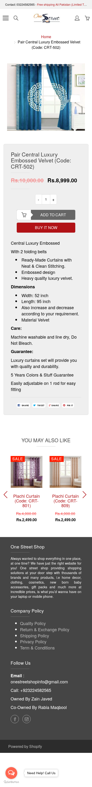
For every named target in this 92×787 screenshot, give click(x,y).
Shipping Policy (34, 635)
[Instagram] (26, 719)
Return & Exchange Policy (44, 629)
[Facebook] (15, 719)
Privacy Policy (33, 641)
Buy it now (46, 227)
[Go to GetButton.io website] (11, 782)
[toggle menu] (5, 18)
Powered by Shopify (25, 746)
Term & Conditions (37, 647)
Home (46, 36)
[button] (85, 494)
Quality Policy (33, 623)
